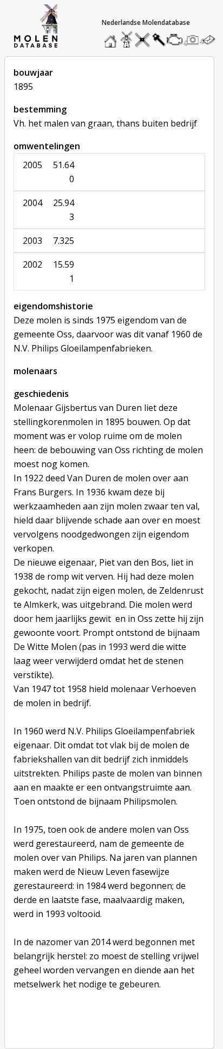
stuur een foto (191, 40)
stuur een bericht (210, 40)
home (112, 37)
